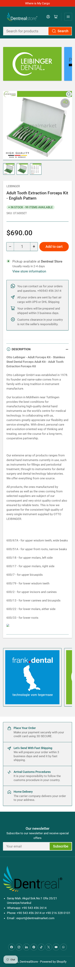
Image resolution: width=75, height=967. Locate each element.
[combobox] (37, 31)
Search (63, 31)
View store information (29, 271)
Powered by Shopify (53, 961)
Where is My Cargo (37, 3)
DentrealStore (29, 961)
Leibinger (13, 186)
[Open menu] (68, 17)
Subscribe (60, 846)
